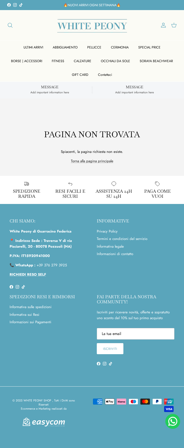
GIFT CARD (80, 74)
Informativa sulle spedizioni (31, 307)
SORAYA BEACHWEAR (156, 61)
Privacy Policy (107, 231)
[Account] (162, 25)
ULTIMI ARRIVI (33, 47)
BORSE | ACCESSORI (26, 61)
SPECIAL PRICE (149, 47)
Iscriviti (110, 348)
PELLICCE (94, 47)
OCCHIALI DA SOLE (115, 61)
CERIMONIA (120, 47)
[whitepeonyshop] (92, 25)
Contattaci (105, 74)
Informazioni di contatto (115, 254)
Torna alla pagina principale (92, 161)
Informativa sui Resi (24, 314)
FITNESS (58, 61)
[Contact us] (172, 421)
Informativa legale (110, 246)
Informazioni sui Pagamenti (30, 322)
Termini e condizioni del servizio (122, 238)
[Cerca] (10, 25)
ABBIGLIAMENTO (65, 47)
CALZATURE (82, 61)
